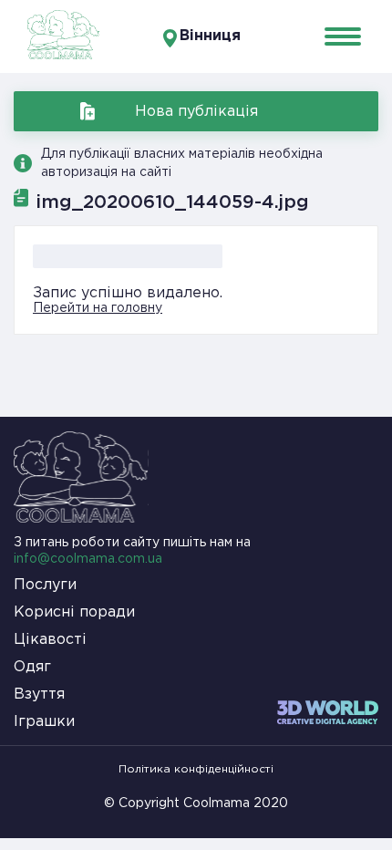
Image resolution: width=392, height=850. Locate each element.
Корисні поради (74, 612)
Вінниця (210, 36)
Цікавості (50, 640)
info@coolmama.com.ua (88, 559)
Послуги (45, 585)
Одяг (32, 667)
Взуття (39, 694)
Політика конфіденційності (196, 769)
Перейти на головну (97, 308)
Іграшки (44, 722)
